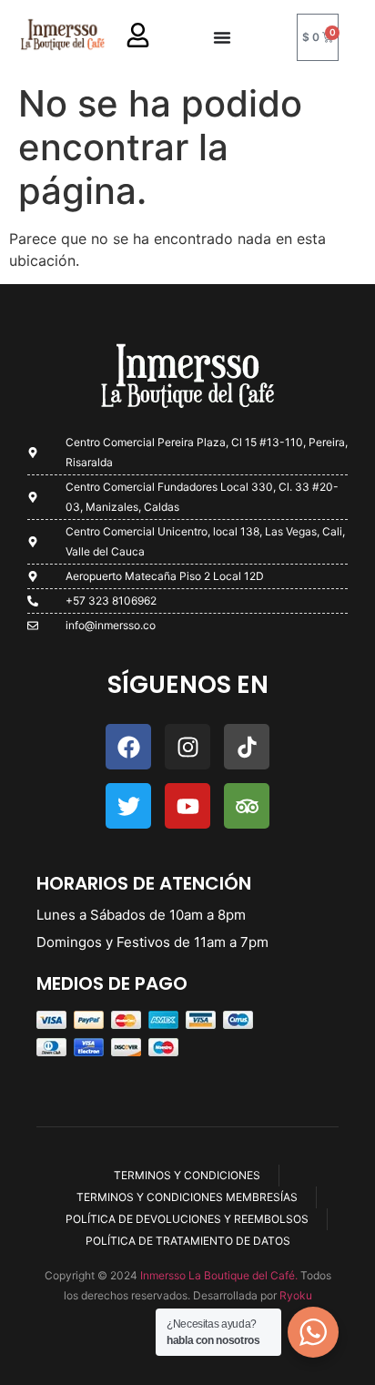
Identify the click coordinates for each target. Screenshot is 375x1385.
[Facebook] (128, 746)
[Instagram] (187, 746)
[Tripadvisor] (246, 806)
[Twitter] (128, 806)
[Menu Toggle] (222, 37)
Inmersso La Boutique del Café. (217, 1275)
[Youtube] (187, 806)
